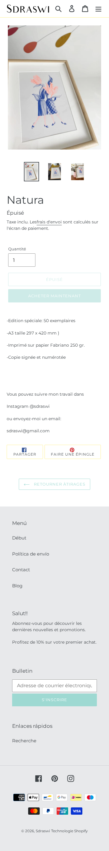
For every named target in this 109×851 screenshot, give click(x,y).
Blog (17, 586)
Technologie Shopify (69, 831)
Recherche (24, 741)
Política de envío (30, 554)
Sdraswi (43, 831)
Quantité (17, 248)
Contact (21, 569)
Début (19, 538)
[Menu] (98, 8)
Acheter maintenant (54, 295)
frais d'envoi (49, 222)
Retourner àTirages (59, 484)
